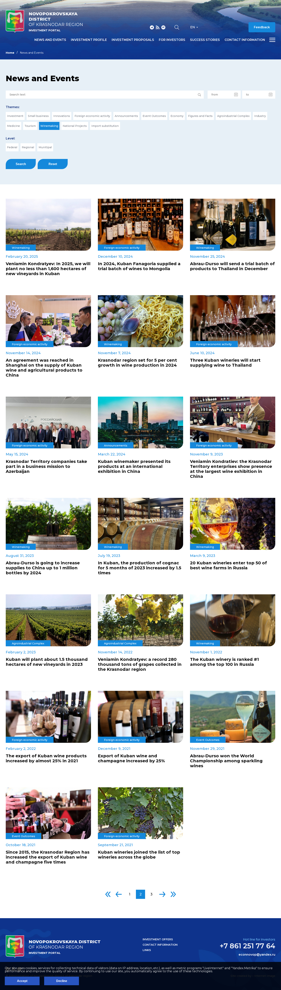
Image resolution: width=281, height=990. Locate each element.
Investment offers (158, 939)
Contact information (245, 39)
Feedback (262, 27)
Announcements (126, 116)
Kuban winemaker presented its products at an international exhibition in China (134, 466)
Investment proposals (133, 39)
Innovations (61, 116)
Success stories (205, 39)
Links (147, 950)
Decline (61, 981)
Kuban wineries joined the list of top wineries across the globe (139, 855)
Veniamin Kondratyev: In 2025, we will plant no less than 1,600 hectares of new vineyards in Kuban (48, 268)
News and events (50, 39)
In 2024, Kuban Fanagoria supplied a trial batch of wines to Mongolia (139, 266)
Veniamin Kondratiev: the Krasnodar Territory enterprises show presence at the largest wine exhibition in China (231, 469)
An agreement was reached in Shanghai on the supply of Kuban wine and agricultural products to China (44, 368)
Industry (260, 116)
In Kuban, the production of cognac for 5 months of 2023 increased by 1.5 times (139, 568)
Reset (53, 164)
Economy (177, 116)
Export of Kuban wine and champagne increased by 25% (131, 758)
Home (10, 52)
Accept (22, 981)
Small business (38, 116)
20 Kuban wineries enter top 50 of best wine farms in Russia (228, 565)
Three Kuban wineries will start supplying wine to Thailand (225, 363)
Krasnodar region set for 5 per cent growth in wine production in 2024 (137, 363)
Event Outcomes (154, 116)
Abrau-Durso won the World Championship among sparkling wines (226, 760)
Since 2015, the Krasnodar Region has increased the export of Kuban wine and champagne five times (47, 857)
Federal (12, 147)
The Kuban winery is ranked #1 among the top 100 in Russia (224, 662)
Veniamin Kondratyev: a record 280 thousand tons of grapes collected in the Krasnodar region (140, 664)
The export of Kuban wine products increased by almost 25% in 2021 (46, 758)
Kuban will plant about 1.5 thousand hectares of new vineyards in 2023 (47, 662)
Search (21, 164)
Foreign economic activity (92, 116)
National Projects (75, 126)
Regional (28, 147)
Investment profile (89, 39)
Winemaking (49, 126)
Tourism (30, 126)
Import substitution (105, 126)
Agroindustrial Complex (233, 116)
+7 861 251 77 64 (247, 945)
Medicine (13, 126)
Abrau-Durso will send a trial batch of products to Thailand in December (232, 266)
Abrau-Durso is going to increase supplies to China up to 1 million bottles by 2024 (43, 568)
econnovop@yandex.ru (257, 954)
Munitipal (45, 147)
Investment (15, 116)
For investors (172, 39)
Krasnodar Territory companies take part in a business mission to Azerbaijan (46, 466)
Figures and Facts (200, 116)
